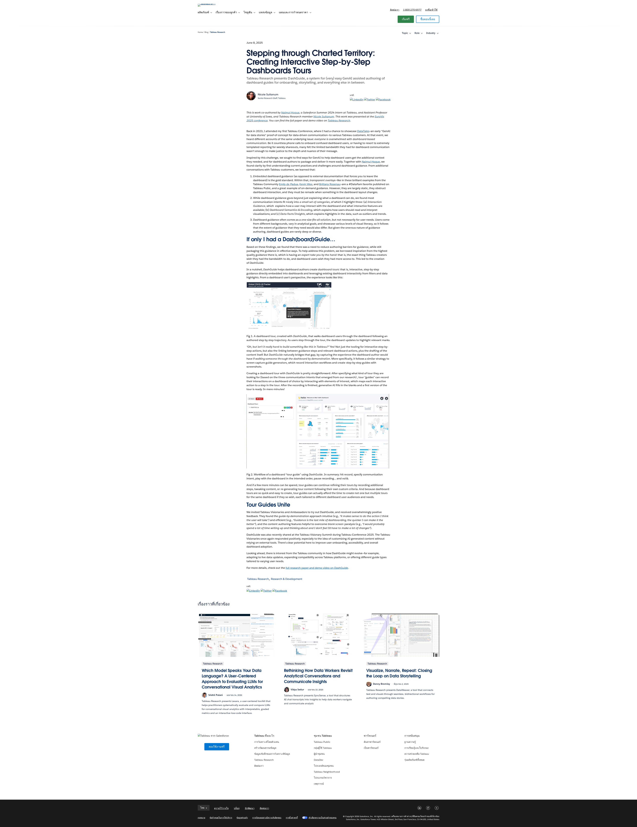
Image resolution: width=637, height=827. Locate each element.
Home (200, 32)
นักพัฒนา (249, 808)
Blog (206, 32)
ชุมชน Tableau (323, 735)
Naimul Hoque (371, 161)
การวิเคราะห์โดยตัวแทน (266, 741)
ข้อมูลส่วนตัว (242, 817)
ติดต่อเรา (394, 9)
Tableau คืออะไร (264, 735)
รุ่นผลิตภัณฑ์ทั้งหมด (414, 759)
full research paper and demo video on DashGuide (317, 568)
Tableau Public (322, 741)
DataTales (363, 131)
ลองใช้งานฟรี (217, 746)
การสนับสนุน (412, 735)
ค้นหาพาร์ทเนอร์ (372, 741)
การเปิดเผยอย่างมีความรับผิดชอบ (267, 817)
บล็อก (237, 808)
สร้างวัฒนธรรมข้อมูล (265, 747)
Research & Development (286, 579)
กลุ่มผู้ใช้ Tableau (323, 747)
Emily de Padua (288, 184)
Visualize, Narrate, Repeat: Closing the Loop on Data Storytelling (399, 673)
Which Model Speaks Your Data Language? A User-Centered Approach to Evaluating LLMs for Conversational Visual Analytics (232, 679)
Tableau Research (217, 32)
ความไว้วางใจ (221, 808)
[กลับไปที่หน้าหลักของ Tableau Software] (212, 3)
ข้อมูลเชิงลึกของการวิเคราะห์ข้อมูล (272, 753)
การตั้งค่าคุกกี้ (292, 817)
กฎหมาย (201, 817)
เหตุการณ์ (319, 783)
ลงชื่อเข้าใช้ (431, 9)
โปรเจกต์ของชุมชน (324, 765)
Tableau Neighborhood (327, 771)
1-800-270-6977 (412, 9)
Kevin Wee (305, 184)
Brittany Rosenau (329, 184)
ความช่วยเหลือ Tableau (416, 753)
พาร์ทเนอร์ (370, 735)
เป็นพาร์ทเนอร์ (371, 747)
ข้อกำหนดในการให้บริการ (221, 817)
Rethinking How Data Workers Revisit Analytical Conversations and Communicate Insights (318, 676)
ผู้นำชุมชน (319, 753)
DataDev (318, 759)
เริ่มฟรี (406, 19)
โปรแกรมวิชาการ (323, 777)
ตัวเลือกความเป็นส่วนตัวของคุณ (323, 817)
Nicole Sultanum (268, 94)
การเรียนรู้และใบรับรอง (416, 747)
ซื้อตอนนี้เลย (427, 19)
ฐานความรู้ (410, 741)
